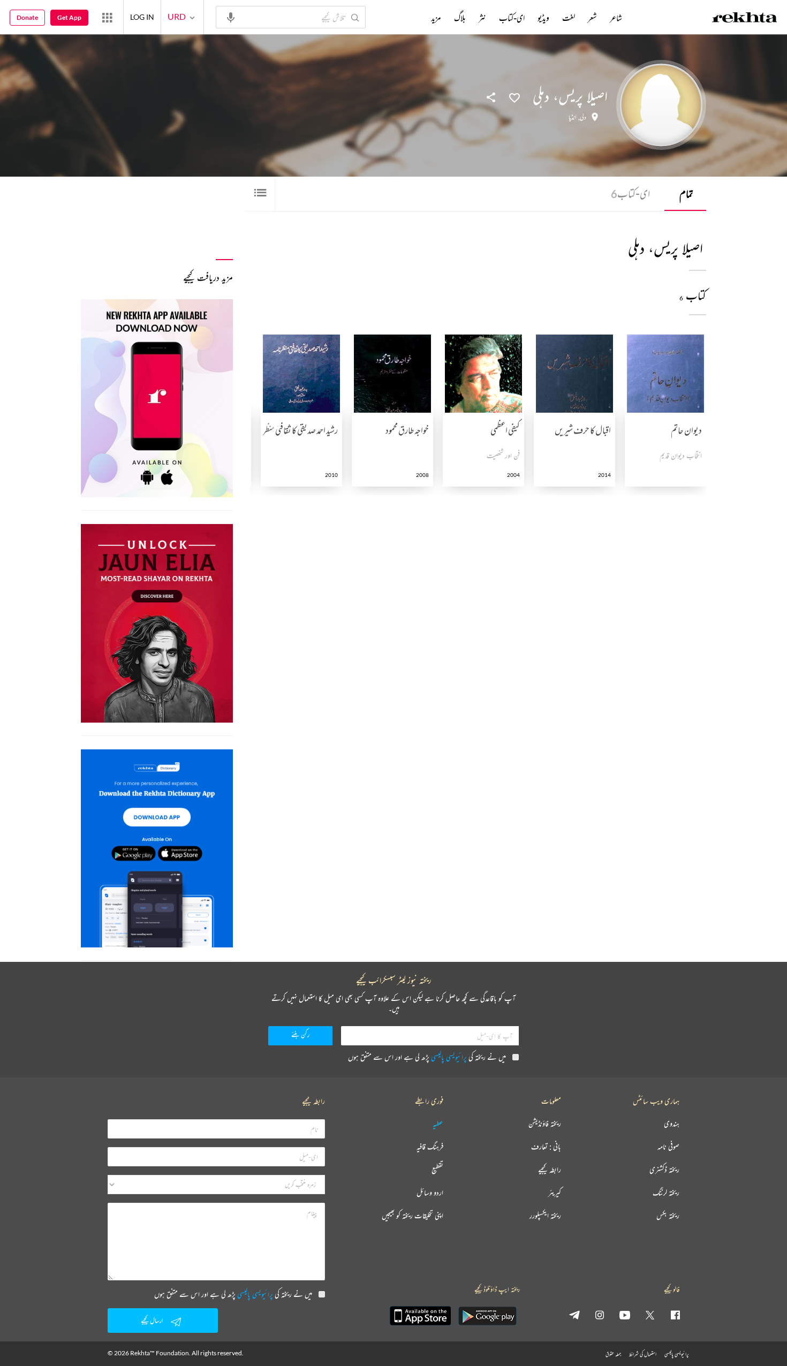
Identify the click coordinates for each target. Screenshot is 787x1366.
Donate (27, 17)
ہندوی (671, 1123)
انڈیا (573, 117)
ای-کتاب (630, 193)
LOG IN (142, 16)
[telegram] (574, 1314)
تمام (686, 193)
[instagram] (599, 1314)
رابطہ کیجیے (549, 1169)
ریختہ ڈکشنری (664, 1169)
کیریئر (554, 1192)
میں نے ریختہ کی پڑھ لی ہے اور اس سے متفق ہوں (427, 1057)
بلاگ (460, 18)
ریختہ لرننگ (666, 1192)
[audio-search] (231, 16)
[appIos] (420, 1315)
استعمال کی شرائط (642, 1353)
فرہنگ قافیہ (430, 1146)
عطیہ (438, 1123)
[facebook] (675, 1314)
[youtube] (624, 1314)
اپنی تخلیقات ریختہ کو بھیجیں (412, 1215)
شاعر (616, 18)
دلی (583, 117)
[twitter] (650, 1314)
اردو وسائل (430, 1192)
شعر (592, 18)
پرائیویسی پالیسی (449, 1057)
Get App (69, 17)
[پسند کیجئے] (514, 97)
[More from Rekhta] (107, 17)
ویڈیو (543, 18)
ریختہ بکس (667, 1215)
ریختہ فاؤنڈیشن (544, 1123)
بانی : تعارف (546, 1146)
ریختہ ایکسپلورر (545, 1215)
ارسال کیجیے (152, 1320)
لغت (568, 18)
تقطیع (437, 1169)
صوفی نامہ (668, 1146)
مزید (436, 18)
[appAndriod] (487, 1315)
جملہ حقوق (613, 1353)
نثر (482, 18)
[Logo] (745, 19)
